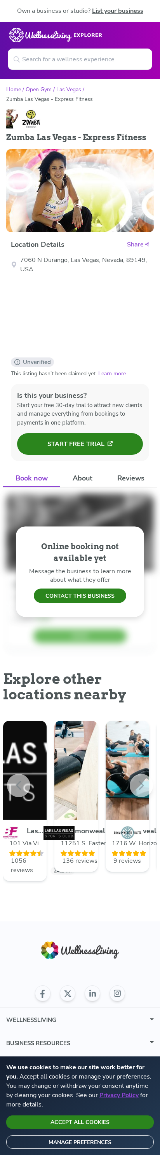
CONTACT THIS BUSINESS (80, 595)
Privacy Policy (119, 1095)
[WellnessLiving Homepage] (80, 950)
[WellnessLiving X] (67, 993)
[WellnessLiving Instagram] (117, 993)
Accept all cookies (80, 1122)
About (82, 478)
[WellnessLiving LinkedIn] (92, 993)
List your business (117, 11)
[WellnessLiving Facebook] (42, 993)
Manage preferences (80, 1142)
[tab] (31, 478)
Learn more (112, 373)
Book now (32, 478)
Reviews (130, 478)
